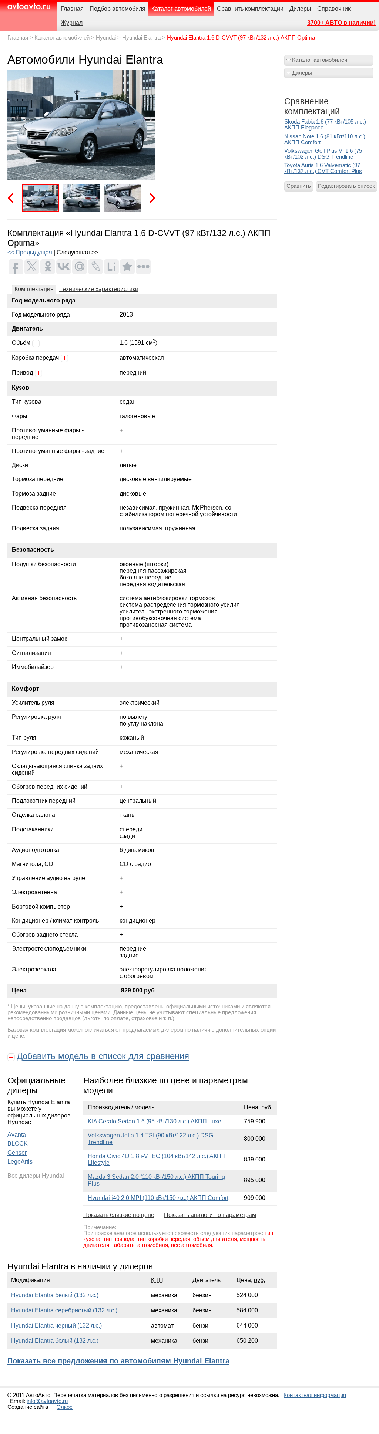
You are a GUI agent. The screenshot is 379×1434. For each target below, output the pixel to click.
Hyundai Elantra (141, 38)
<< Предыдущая (29, 252)
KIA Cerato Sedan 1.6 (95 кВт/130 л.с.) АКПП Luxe (154, 1121)
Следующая (149, 198)
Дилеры (302, 73)
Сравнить (298, 186)
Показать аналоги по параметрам (210, 1215)
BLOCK (17, 1143)
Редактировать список (346, 186)
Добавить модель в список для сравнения (103, 1056)
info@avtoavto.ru (47, 1401)
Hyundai (106, 38)
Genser (17, 1153)
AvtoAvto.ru (28, 6)
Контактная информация (315, 1395)
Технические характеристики (98, 289)
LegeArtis (20, 1162)
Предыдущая (13, 198)
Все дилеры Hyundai (35, 1176)
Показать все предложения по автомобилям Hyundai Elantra (118, 1361)
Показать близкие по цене (118, 1215)
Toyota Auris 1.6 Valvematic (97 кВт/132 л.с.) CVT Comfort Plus (323, 168)
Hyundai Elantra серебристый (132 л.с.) (64, 1310)
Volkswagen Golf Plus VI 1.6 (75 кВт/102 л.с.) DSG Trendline (323, 154)
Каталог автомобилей (62, 38)
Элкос (65, 1407)
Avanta (16, 1135)
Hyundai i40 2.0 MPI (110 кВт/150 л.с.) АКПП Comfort (158, 1198)
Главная (17, 38)
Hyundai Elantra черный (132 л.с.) (56, 1325)
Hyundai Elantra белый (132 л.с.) (54, 1295)
